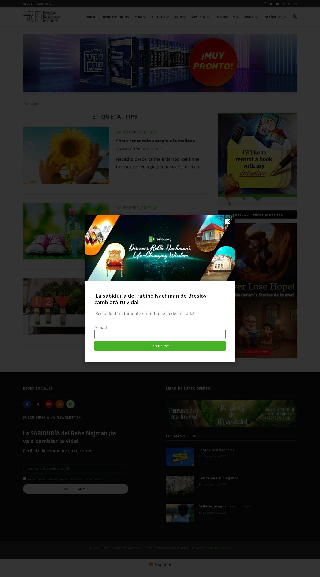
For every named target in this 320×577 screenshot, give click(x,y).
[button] (228, 221)
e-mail (100, 327)
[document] (160, 288)
